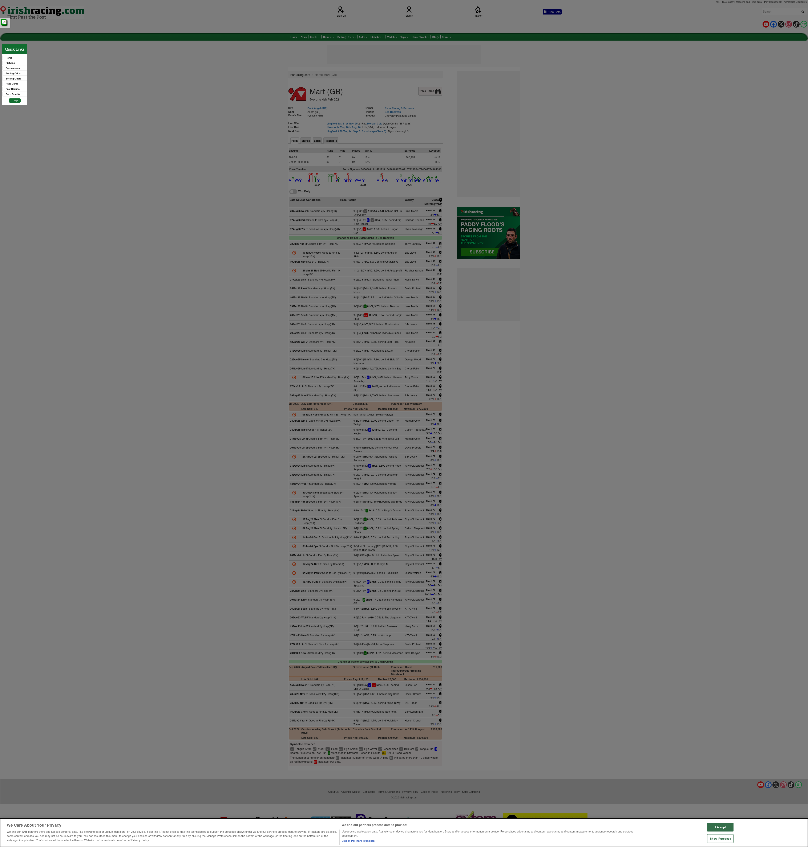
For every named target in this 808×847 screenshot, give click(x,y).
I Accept (720, 827)
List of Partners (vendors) (358, 841)
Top (16, 100)
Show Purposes (720, 838)
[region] (404, 832)
